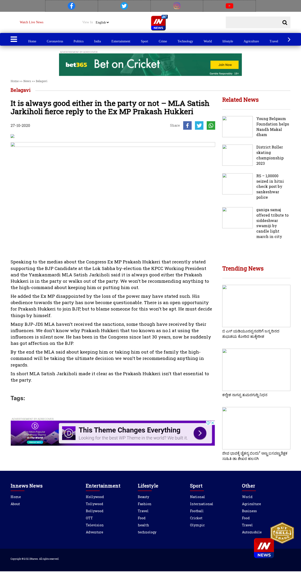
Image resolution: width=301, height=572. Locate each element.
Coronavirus (55, 41)
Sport (144, 41)
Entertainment (120, 41)
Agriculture (251, 41)
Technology (185, 41)
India (97, 41)
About (15, 504)
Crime (163, 41)
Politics (78, 41)
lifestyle (227, 41)
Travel (273, 41)
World (208, 41)
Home (32, 41)
